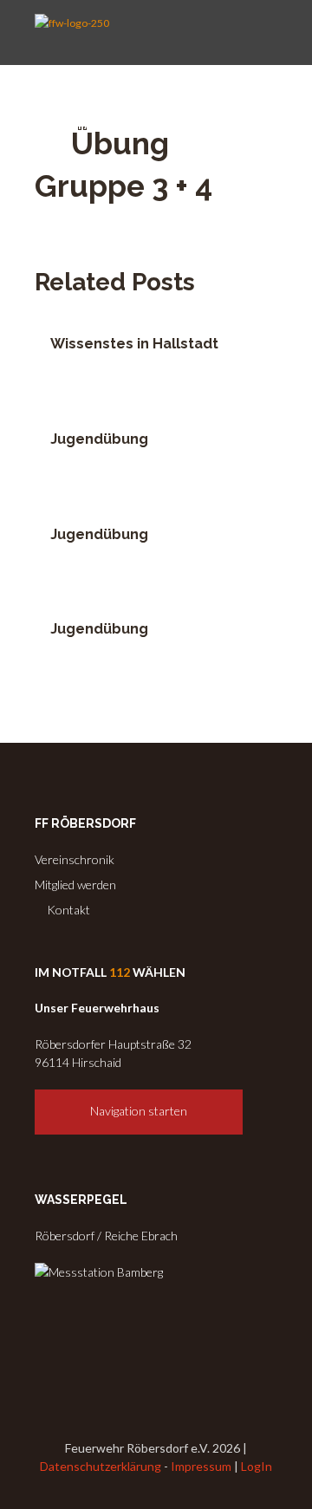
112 (119, 972)
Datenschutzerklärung (100, 1466)
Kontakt (67, 909)
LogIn (256, 1466)
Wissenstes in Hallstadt (134, 343)
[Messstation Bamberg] (99, 1272)
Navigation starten (138, 1110)
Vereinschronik (74, 859)
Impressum (201, 1466)
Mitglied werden (75, 884)
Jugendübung (99, 439)
